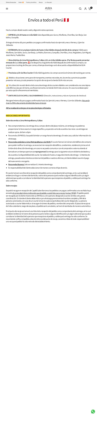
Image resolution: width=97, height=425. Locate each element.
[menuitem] (11, 2)
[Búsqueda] (80, 9)
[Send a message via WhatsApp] (93, 411)
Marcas (41, 2)
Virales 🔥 (21, 2)
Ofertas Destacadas (11, 2)
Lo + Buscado (48, 2)
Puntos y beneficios (31, 2)
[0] (89, 9)
